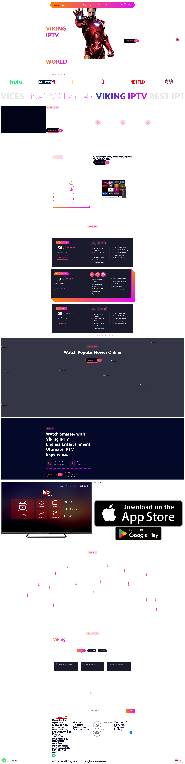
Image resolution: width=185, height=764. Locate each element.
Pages (90, 5)
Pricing (78, 724)
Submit (130, 711)
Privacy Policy (119, 728)
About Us (106, 5)
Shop (84, 5)
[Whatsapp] (54, 755)
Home (79, 5)
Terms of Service (120, 723)
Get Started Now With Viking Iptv (104, 336)
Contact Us (98, 5)
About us (79, 727)
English (129, 4)
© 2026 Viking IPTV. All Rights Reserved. (80, 761)
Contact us (81, 729)
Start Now (97, 137)
